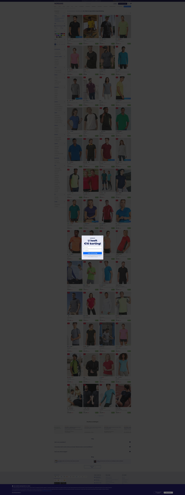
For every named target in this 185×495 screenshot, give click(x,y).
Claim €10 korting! (92, 253)
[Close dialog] (102, 237)
